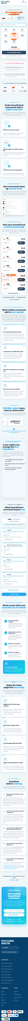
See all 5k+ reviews (9, 524)
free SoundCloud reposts (11, 868)
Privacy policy (17, 994)
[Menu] (25, 2)
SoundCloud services (8, 865)
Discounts (3, 1003)
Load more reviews (13, 590)
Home (2, 991)
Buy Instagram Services (6, 963)
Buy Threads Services (6, 966)
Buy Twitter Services (6, 974)
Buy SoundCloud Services (7, 980)
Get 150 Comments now (14, 52)
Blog (2, 1005)
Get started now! (13, 915)
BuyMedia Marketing (5, 2)
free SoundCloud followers (17, 867)
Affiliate (16, 991)
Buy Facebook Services (6, 969)
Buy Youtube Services (6, 977)
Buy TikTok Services (6, 972)
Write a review (15, 594)
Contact (16, 1000)
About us (3, 994)
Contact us (12, 880)
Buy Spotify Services (6, 983)
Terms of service (18, 997)
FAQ (2, 997)
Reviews (3, 1000)
